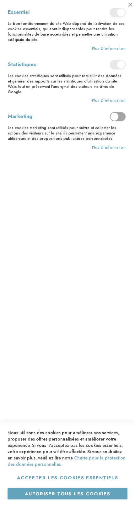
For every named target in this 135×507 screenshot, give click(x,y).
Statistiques (118, 64)
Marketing (118, 116)
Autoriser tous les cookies (67, 493)
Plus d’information (109, 48)
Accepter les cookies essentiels (67, 477)
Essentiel (118, 12)
